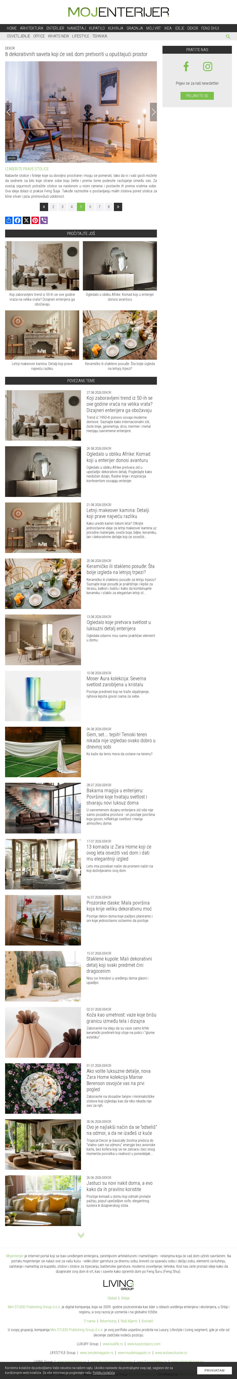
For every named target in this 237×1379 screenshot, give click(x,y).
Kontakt (147, 1321)
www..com (143, 1344)
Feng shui (210, 28)
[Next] (153, 112)
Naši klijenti (129, 1321)
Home (12, 28)
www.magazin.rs (96, 1353)
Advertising (108, 1321)
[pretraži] (228, 37)
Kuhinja (115, 28)
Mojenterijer (15, 1256)
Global (112, 1298)
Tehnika (99, 36)
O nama (89, 1321)
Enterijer (55, 28)
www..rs (113, 1344)
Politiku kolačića (104, 1373)
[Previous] (8, 112)
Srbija (125, 1298)
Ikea (168, 28)
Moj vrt (153, 28)
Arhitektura (31, 28)
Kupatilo (97, 28)
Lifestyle (80, 36)
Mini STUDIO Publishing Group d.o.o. (34, 1307)
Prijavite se (197, 95)
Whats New (58, 36)
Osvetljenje (18, 36)
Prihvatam (215, 1370)
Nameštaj (76, 28)
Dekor (192, 28)
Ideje (179, 28)
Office (39, 36)
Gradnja (135, 28)
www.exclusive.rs (171, 1353)
